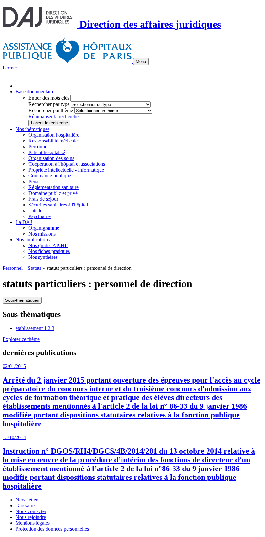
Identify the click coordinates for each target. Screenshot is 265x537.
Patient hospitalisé (46, 152)
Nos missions (42, 234)
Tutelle (35, 210)
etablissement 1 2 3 (35, 328)
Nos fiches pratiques (49, 251)
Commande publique (49, 175)
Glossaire (25, 505)
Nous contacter (31, 511)
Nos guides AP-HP (48, 245)
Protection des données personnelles (52, 529)
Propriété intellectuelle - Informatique (66, 170)
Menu (141, 61)
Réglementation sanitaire (53, 187)
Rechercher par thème (50, 110)
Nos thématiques (32, 129)
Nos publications (33, 239)
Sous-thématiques (22, 300)
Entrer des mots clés (48, 97)
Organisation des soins (51, 158)
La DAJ (24, 222)
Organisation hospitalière (53, 135)
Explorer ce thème (21, 339)
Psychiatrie (39, 216)
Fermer (10, 67)
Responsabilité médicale (53, 140)
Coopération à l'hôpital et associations (66, 164)
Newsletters (27, 499)
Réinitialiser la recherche (53, 116)
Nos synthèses (43, 257)
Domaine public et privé (53, 193)
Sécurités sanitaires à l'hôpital (58, 204)
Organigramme (43, 228)
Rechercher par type (48, 104)
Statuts (34, 268)
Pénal (34, 181)
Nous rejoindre (31, 517)
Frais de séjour (43, 199)
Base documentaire (35, 91)
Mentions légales (33, 523)
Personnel (38, 146)
